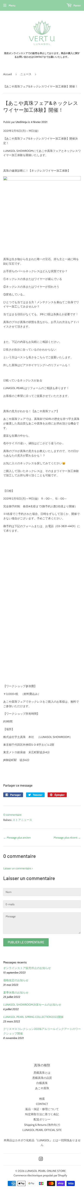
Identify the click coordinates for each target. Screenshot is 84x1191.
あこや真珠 (42, 1088)
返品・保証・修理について (42, 1109)
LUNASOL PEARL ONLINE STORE (45, 1170)
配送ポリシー (42, 1119)
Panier (77, 5)
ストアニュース (22, 819)
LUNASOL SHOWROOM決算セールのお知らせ (32, 1004)
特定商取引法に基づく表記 (42, 1114)
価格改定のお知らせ (15, 980)
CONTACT (42, 1104)
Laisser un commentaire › (18, 868)
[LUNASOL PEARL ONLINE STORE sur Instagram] (41, 1159)
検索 (42, 1098)
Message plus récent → (67, 837)
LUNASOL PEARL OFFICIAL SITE (42, 1130)
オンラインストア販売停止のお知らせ (27, 968)
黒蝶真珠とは (42, 1072)
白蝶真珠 (42, 1083)
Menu (12, 5)
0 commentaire (12, 814)
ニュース (25, 74)
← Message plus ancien (17, 837)
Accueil (7, 74)
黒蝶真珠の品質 (42, 1077)
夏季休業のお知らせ (15, 992)
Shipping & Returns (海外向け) (42, 1124)
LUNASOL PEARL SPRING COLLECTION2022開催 (33, 1017)
